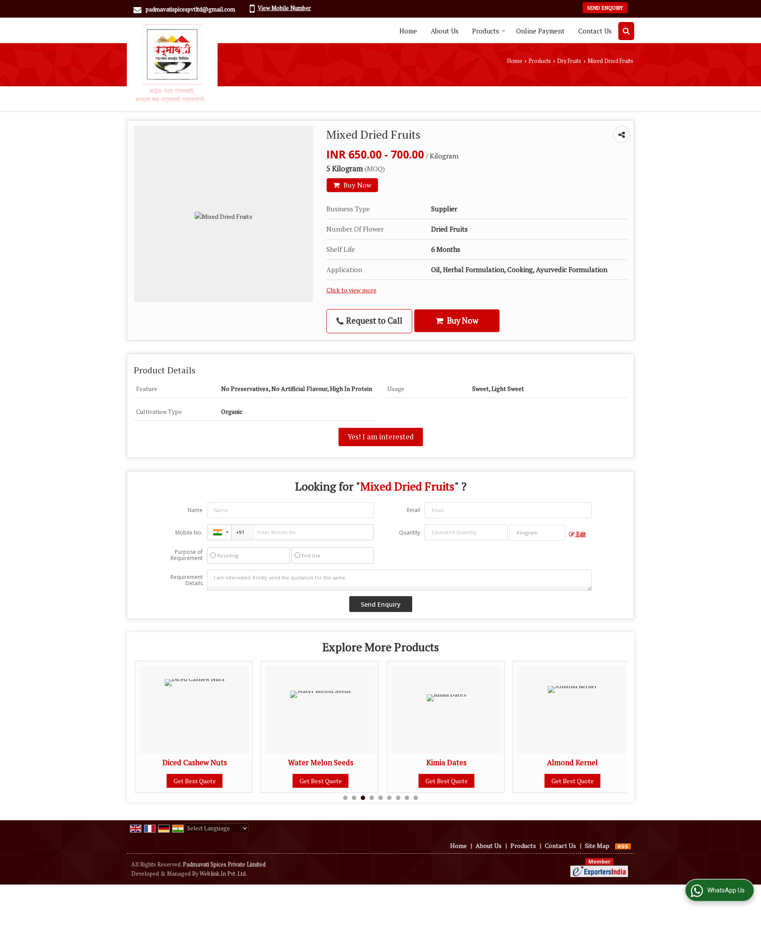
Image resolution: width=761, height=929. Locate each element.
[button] (284, 8)
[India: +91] (219, 532)
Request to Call (373, 320)
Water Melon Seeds (320, 762)
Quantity (409, 532)
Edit (580, 534)
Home (408, 30)
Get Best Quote (195, 781)
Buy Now (356, 185)
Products (485, 30)
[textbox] (537, 533)
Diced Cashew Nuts (195, 762)
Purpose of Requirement (186, 555)
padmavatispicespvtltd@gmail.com (190, 9)
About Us (444, 30)
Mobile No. (189, 532)
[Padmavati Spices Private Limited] (172, 63)
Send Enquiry (605, 7)
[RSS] (623, 845)
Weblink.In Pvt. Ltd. (223, 873)
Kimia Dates (446, 762)
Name (195, 510)
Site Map (597, 845)
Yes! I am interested (380, 437)
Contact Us (595, 30)
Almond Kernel (572, 762)
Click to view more (351, 290)
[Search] (626, 31)
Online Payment (540, 30)
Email (413, 510)
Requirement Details (186, 580)
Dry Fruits (569, 61)
